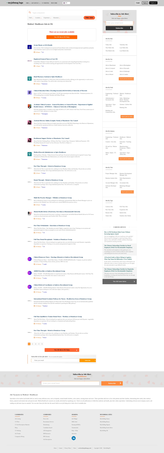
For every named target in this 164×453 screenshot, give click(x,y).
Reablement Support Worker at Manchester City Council (51, 138)
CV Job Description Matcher (22, 424)
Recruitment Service (48, 421)
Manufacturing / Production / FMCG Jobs (125, 148)
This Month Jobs (110, 51)
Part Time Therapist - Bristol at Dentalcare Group (49, 330)
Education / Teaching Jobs (125, 142)
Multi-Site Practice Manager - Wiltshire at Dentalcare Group (53, 198)
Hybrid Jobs (123, 212)
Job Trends (17, 433)
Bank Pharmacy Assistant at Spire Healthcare (48, 76)
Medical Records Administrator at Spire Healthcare (50, 152)
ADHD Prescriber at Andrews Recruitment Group (49, 271)
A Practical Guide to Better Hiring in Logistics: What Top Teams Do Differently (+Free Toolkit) (118, 258)
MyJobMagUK (106, 448)
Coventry (44, 97)
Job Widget (74, 418)
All (42, 52)
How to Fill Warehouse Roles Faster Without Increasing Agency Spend (117, 233)
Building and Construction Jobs (110, 111)
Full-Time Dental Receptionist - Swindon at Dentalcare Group (53, 239)
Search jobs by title (127, 192)
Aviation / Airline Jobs (126, 104)
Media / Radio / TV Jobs (111, 153)
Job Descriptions (47, 439)
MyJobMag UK (104, 430)
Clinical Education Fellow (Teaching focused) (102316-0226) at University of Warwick (60, 90)
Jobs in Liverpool (110, 68)
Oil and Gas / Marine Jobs (111, 147)
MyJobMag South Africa (106, 427)
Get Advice (35, 3)
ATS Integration (47, 430)
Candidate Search (47, 427)
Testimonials (75, 427)
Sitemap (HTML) (76, 424)
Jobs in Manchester (111, 65)
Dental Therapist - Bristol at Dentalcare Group (48, 180)
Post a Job (45, 418)
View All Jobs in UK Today (62, 37)
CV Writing (45, 3)
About (55, 448)
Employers (153, 3)
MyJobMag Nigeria (105, 424)
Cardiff (45, 264)
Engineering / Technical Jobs (112, 94)
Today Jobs (109, 44)
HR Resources (46, 433)
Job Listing (18, 418)
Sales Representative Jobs (125, 179)
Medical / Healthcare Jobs (125, 94)
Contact (60, 448)
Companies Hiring (19, 436)
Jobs (27, 3)
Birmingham (45, 114)
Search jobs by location (126, 78)
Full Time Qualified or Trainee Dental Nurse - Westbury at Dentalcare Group (58, 316)
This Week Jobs (110, 47)
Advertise (74, 433)
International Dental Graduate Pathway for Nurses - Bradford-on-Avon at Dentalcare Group (62, 299)
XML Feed (74, 421)
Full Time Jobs (124, 206)
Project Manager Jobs (111, 173)
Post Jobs (54, 3)
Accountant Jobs (124, 183)
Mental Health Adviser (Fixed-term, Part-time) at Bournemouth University (57, 211)
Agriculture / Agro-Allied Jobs (111, 105)
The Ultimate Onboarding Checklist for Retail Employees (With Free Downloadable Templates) (118, 246)
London (44, 205)
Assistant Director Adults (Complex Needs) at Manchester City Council (56, 120)
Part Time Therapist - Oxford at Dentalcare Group (50, 166)
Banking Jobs (123, 107)
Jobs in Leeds (109, 71)
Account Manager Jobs (112, 183)
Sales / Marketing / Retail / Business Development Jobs (125, 99)
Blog (16, 427)
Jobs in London (124, 74)
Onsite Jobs (109, 216)
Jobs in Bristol (109, 74)
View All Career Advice (119, 281)
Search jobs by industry (125, 158)
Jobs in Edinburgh (124, 71)
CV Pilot (17, 421)
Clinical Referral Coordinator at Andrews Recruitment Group (53, 285)
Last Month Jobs (124, 51)
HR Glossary (46, 436)
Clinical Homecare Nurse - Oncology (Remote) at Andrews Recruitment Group (58, 257)
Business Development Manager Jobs (126, 174)
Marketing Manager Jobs (125, 186)
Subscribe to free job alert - (46, 356)
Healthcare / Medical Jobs (125, 137)
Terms (74, 448)
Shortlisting (46, 424)
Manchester (44, 84)
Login (138, 3)
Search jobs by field (126, 116)
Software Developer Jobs (111, 186)
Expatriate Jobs (124, 209)
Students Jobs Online (125, 216)
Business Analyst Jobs (111, 178)
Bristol (43, 187)
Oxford (43, 173)
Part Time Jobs (110, 209)
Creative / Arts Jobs (111, 142)
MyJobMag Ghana (105, 418)
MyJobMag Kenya (105, 421)
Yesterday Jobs (124, 44)
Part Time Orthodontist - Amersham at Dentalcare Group (52, 225)
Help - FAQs (75, 430)
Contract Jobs (109, 206)
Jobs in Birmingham (125, 65)
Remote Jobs (109, 212)
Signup (145, 3)
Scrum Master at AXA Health (43, 45)
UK (66, 3)
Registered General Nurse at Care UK (46, 59)
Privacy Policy (67, 448)
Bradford (45, 306)
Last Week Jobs (124, 47)
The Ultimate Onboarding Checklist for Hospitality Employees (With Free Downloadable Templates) (119, 270)
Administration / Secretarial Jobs (110, 99)
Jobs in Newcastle (124, 68)
